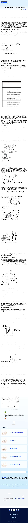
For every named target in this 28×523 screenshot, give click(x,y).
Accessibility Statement (14, 518)
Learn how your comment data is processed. (18, 498)
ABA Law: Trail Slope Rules (13, 448)
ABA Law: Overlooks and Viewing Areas (15, 456)
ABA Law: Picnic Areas (13, 440)
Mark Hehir (24, 9)
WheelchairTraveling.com (5, 477)
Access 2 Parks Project (14, 514)
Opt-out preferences (14, 517)
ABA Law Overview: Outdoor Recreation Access (16, 432)
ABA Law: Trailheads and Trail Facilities (15, 464)
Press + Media (14, 516)
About (14, 513)
